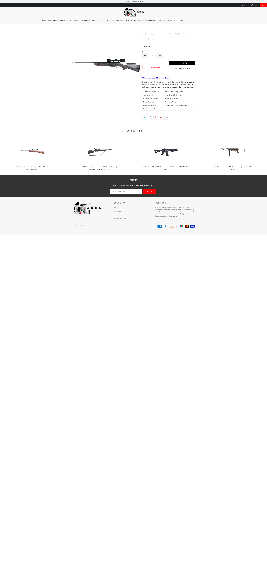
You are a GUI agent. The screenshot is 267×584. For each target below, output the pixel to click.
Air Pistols (74, 20)
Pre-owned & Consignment (144, 20)
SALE (55, 20)
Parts (128, 20)
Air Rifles (63, 20)
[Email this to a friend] (166, 117)
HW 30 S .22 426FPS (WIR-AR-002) (33, 152)
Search (116, 207)
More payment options (182, 68)
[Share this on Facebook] (150, 117)
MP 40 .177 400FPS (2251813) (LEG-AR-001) (233, 152)
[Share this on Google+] (161, 117)
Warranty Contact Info (120, 219)
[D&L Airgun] (133, 12)
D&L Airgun (80, 226)
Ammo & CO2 (96, 20)
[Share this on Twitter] (144, 117)
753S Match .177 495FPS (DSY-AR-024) (99, 152)
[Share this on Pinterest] (155, 117)
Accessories (118, 20)
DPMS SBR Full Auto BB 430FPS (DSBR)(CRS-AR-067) (166, 152)
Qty (143, 51)
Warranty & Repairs (166, 20)
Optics (107, 20)
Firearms (85, 20)
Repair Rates (117, 211)
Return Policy (117, 215)
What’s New (46, 20)
